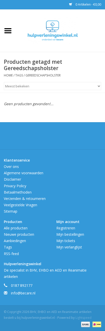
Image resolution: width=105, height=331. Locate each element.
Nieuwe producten (19, 234)
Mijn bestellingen (70, 234)
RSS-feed (11, 253)
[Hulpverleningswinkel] (60, 30)
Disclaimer (12, 179)
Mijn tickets (65, 240)
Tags (19, 75)
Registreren (65, 228)
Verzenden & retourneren (25, 198)
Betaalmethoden (18, 192)
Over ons (11, 166)
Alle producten (16, 228)
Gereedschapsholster (43, 75)
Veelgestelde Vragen (20, 204)
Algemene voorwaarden (23, 172)
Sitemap (10, 211)
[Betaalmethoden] (85, 324)
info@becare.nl (23, 293)
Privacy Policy (15, 185)
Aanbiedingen (15, 240)
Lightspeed (83, 318)
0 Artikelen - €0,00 (88, 4)
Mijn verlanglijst (69, 247)
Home (8, 75)
